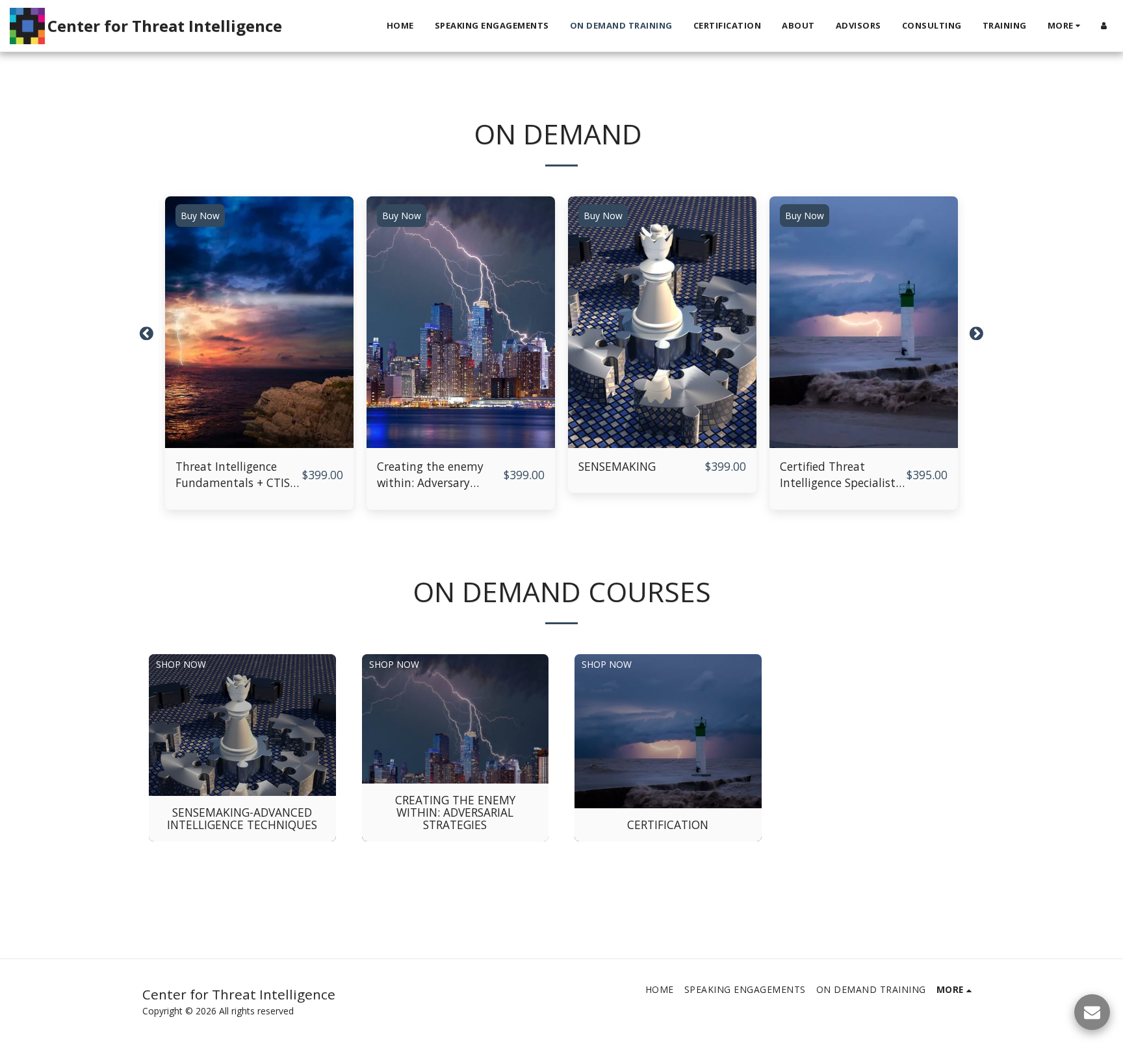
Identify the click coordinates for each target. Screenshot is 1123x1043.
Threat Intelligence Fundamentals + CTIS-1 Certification (237, 475)
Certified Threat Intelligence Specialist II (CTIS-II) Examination (842, 475)
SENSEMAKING (617, 466)
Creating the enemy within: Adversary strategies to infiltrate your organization (436, 475)
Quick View (259, 441)
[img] (259, 322)
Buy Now (200, 215)
